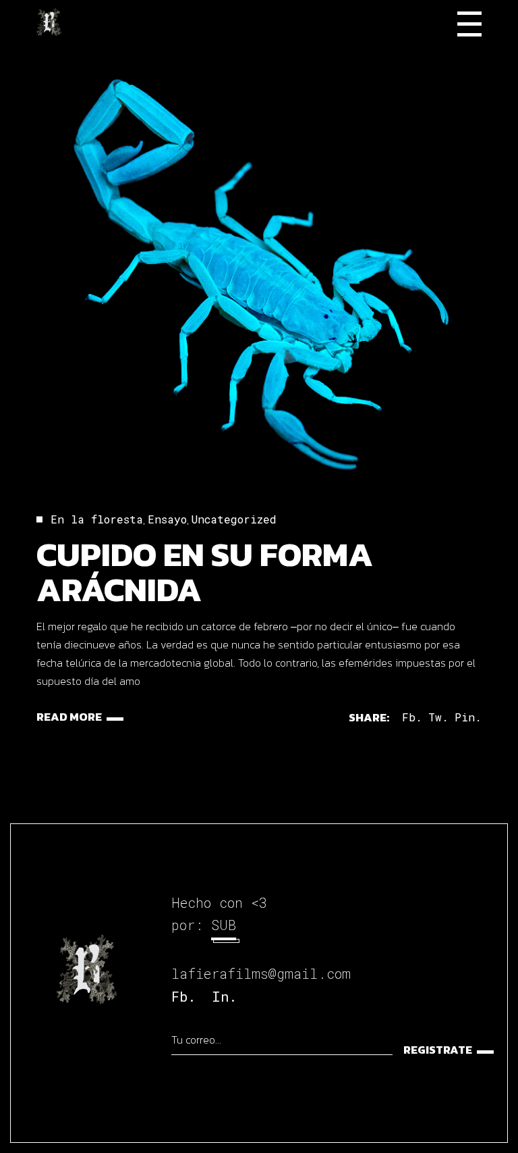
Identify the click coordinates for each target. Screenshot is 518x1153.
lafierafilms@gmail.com (261, 973)
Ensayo (167, 519)
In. (224, 996)
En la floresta (97, 519)
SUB (223, 924)
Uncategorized (234, 519)
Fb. (183, 996)
